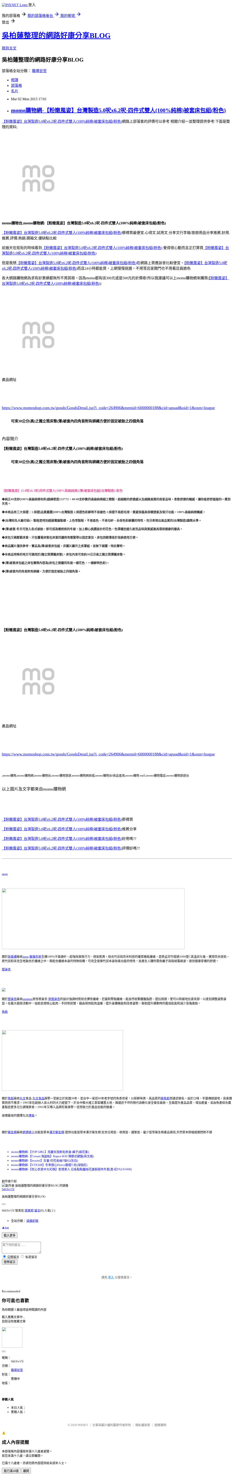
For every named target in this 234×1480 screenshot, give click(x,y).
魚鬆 (5, 1011)
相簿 (14, 80)
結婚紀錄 (32, 1220)
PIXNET (83, 1425)
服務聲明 (160, 1425)
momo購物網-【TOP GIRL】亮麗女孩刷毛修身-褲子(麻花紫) (50, 1152)
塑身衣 (6, 969)
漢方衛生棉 (56, 1132)
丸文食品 (38, 1098)
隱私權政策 (142, 1425)
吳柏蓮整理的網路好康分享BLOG (56, 35)
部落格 (16, 85)
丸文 (23, 1098)
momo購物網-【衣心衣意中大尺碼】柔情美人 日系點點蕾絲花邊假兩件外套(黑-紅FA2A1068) (71, 1169)
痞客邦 (29, 1210)
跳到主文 (9, 48)
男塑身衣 (54, 999)
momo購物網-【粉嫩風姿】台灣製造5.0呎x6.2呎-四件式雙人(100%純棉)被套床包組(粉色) (118, 110)
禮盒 (32, 1115)
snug (5, 874)
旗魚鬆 (165, 1098)
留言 (37, 1210)
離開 (26, 1471)
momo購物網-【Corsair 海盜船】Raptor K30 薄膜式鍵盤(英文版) (52, 1156)
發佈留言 (10, 1262)
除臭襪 (12, 956)
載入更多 (10, 1235)
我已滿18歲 (11, 1471)
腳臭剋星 (35, 956)
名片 (14, 91)
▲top (5, 1227)
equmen (27, 999)
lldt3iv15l (8, 1189)
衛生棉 (12, 1132)
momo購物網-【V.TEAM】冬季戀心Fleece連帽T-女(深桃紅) (49, 1165)
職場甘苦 (39, 71)
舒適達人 (29, 1132)
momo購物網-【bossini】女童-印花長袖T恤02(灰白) (44, 1160)
